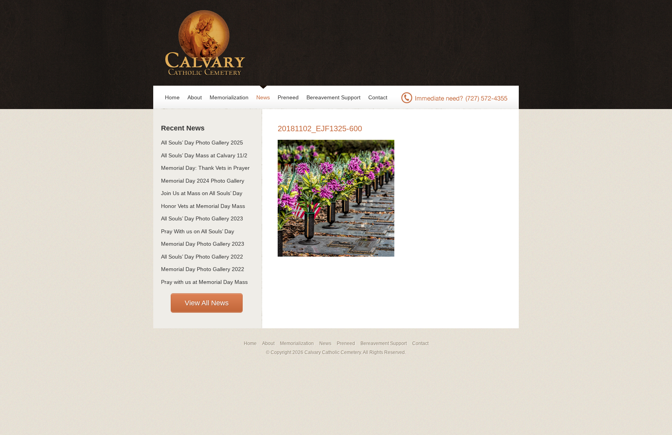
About (194, 97)
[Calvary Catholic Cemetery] (202, 43)
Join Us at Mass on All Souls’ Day (201, 193)
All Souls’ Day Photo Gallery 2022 (202, 257)
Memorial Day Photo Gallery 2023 (202, 244)
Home (172, 97)
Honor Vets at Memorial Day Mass (203, 206)
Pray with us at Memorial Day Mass (204, 282)
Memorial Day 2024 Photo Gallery (202, 181)
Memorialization (229, 97)
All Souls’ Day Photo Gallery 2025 (202, 142)
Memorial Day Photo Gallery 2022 (202, 269)
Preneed (288, 97)
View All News (207, 303)
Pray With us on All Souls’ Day (197, 231)
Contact (377, 97)
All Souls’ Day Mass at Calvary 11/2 (204, 155)
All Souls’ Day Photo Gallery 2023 (202, 218)
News (263, 97)
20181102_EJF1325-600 (320, 128)
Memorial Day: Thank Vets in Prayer (205, 168)
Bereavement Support (333, 97)
